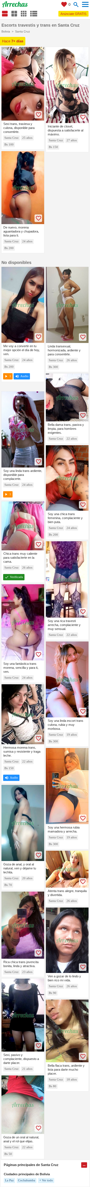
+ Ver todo (46, 1180)
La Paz (9, 1180)
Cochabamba (26, 1180)
